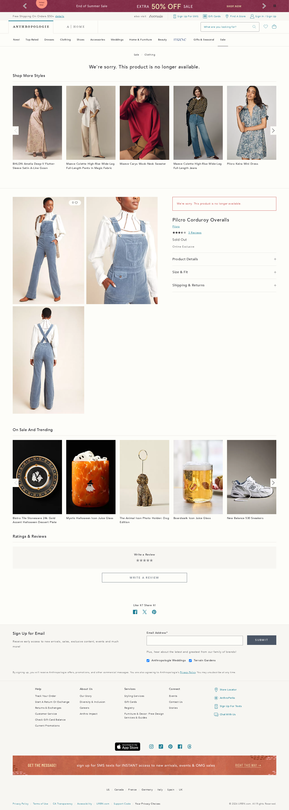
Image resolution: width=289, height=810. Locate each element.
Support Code (122, 803)
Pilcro (176, 226)
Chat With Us (228, 714)
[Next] (272, 130)
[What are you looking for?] (254, 26)
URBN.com (102, 803)
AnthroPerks (227, 697)
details (59, 16)
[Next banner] (264, 6)
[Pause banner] (274, 6)
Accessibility (84, 803)
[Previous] (16, 130)
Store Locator (228, 689)
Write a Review (144, 577)
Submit (261, 640)
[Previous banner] (24, 6)
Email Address (156, 633)
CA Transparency (63, 803)
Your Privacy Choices (147, 803)
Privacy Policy (187, 672)
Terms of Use (40, 803)
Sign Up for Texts (231, 706)
